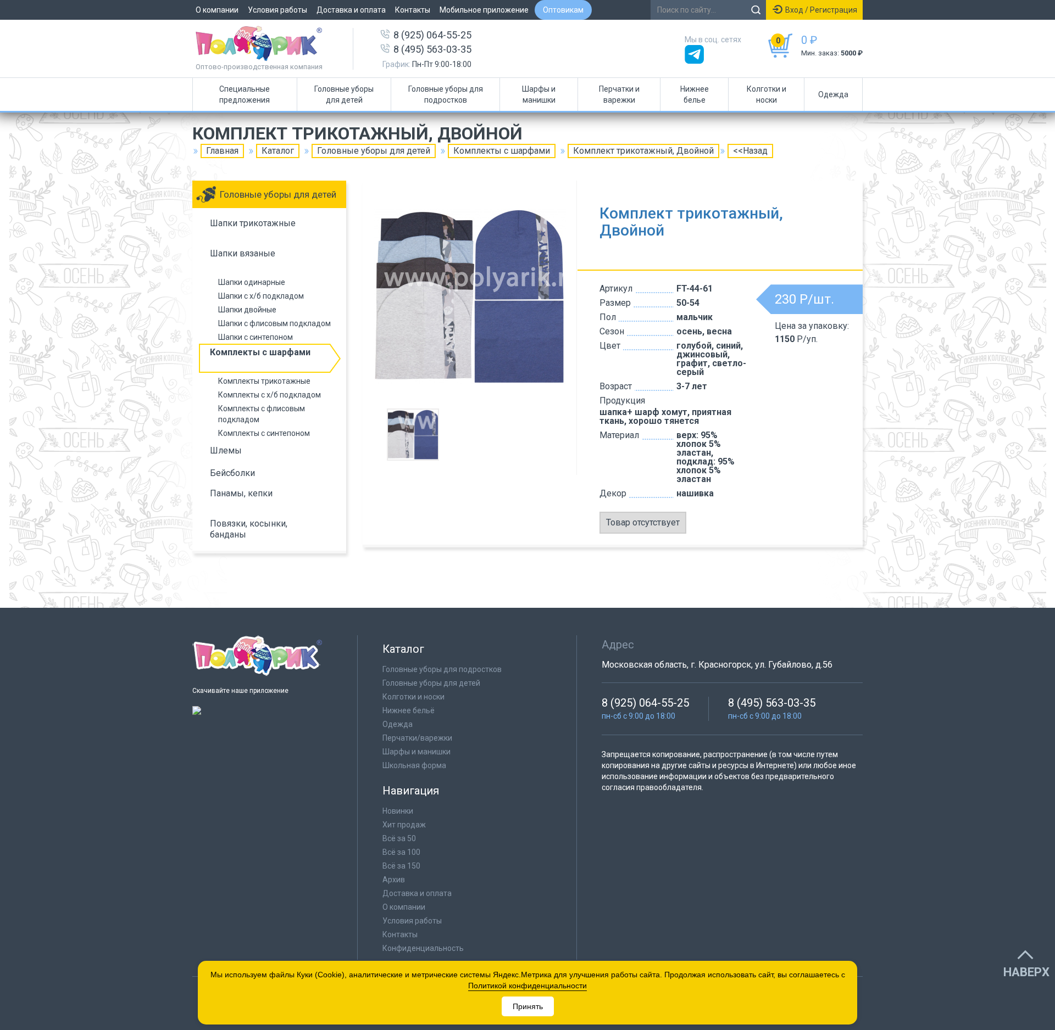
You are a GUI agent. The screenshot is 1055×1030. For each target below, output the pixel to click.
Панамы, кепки (241, 493)
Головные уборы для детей (344, 94)
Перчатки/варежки (417, 738)
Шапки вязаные (242, 253)
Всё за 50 (399, 838)
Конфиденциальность (423, 948)
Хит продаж (404, 824)
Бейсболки (232, 473)
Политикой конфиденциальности (527, 985)
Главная (222, 150)
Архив (393, 879)
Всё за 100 (401, 852)
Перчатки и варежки (619, 94)
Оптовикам (563, 9)
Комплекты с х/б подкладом (269, 394)
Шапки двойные (247, 309)
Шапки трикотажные (253, 223)
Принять (528, 1006)
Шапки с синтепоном (255, 337)
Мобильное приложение (484, 9)
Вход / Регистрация (821, 9)
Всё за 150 (401, 865)
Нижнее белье (694, 94)
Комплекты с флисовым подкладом (261, 414)
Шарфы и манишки (539, 94)
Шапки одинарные (251, 282)
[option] (470, 296)
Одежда (833, 94)
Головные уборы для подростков (445, 94)
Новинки (397, 811)
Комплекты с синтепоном (264, 433)
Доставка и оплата (351, 9)
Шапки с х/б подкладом (261, 296)
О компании (217, 9)
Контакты (412, 9)
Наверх (1026, 972)
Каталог (278, 150)
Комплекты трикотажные (264, 381)
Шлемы (226, 450)
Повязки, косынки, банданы (248, 529)
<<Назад (750, 150)
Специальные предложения (244, 94)
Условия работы (277, 9)
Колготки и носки (766, 94)
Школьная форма (414, 765)
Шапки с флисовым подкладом (274, 323)
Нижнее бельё (408, 710)
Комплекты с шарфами (501, 150)
